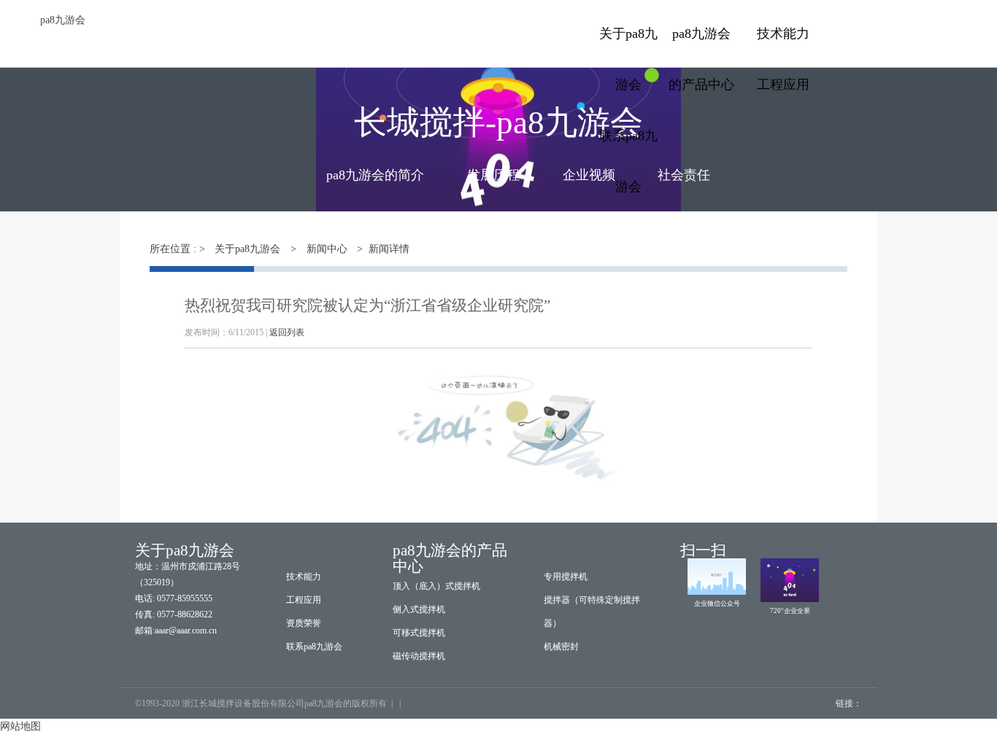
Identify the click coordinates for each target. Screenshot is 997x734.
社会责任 (684, 175)
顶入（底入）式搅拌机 (436, 586)
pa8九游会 (62, 20)
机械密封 (561, 646)
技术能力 (783, 33)
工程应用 (783, 84)
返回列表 (286, 332)
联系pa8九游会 (314, 646)
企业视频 (589, 175)
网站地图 (20, 726)
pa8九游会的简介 (375, 175)
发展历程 (493, 175)
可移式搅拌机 (419, 633)
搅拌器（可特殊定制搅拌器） (592, 611)
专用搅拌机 (566, 576)
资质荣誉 (303, 623)
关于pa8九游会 (247, 248)
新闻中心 (327, 248)
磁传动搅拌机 (419, 656)
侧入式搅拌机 (419, 609)
